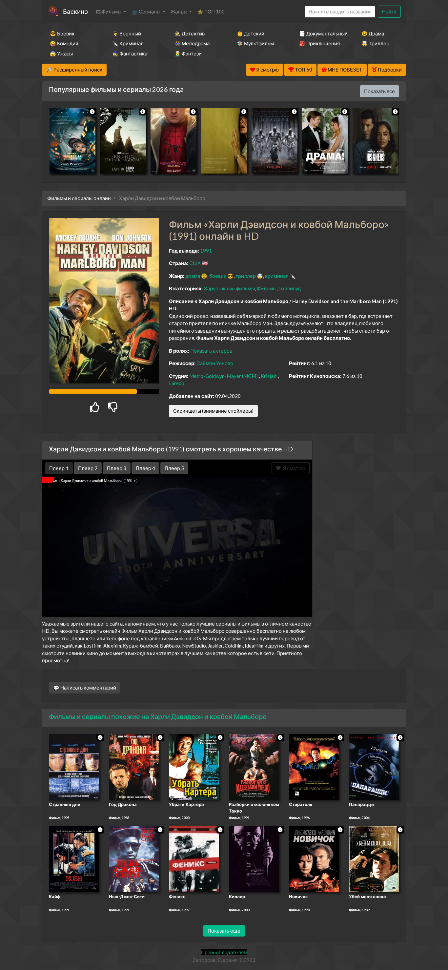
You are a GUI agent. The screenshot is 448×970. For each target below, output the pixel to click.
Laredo (176, 383)
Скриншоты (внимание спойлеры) (213, 411)
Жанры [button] (179, 11)
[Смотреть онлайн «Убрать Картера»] (194, 766)
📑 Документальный (321, 33)
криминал (277, 276)
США (195, 263)
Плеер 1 (59, 468)
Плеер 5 (174, 468)
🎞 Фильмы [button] (109, 11)
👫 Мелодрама (192, 43)
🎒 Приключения (319, 43)
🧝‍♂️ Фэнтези (188, 53)
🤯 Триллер (375, 43)
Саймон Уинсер (214, 363)
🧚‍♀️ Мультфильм (255, 43)
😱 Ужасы (61, 53)
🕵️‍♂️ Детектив (189, 33)
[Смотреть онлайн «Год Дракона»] (134, 766)
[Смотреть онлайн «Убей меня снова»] (374, 858)
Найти (389, 11)
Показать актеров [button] (211, 351)
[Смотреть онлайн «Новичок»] (314, 858)
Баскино (75, 11)
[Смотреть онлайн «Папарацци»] (374, 766)
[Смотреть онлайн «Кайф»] (74, 858)
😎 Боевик (62, 33)
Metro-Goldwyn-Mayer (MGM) (223, 376)
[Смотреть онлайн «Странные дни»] (74, 766)
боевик (217, 276)
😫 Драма (372, 33)
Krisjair (269, 376)
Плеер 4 (145, 468)
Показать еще (224, 931)
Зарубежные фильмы (229, 288)
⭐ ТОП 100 (211, 11)
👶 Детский (250, 33)
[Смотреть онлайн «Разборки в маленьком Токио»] (254, 766)
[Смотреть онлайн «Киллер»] (254, 858)
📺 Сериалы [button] (146, 11)
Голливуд (289, 288)
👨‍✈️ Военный (126, 33)
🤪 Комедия (64, 43)
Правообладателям (224, 952)
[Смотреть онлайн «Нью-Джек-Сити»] (134, 858)
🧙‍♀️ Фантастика (129, 53)
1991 (206, 251)
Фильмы (266, 288)
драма (192, 276)
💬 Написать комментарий (84, 688)
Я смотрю (293, 468)
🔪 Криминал (128, 43)
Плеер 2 (87, 468)
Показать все (379, 91)
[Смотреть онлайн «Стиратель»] (314, 766)
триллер (245, 276)
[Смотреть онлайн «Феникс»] (194, 858)
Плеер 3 (116, 468)
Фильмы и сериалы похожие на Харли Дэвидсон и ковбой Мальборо (158, 716)
